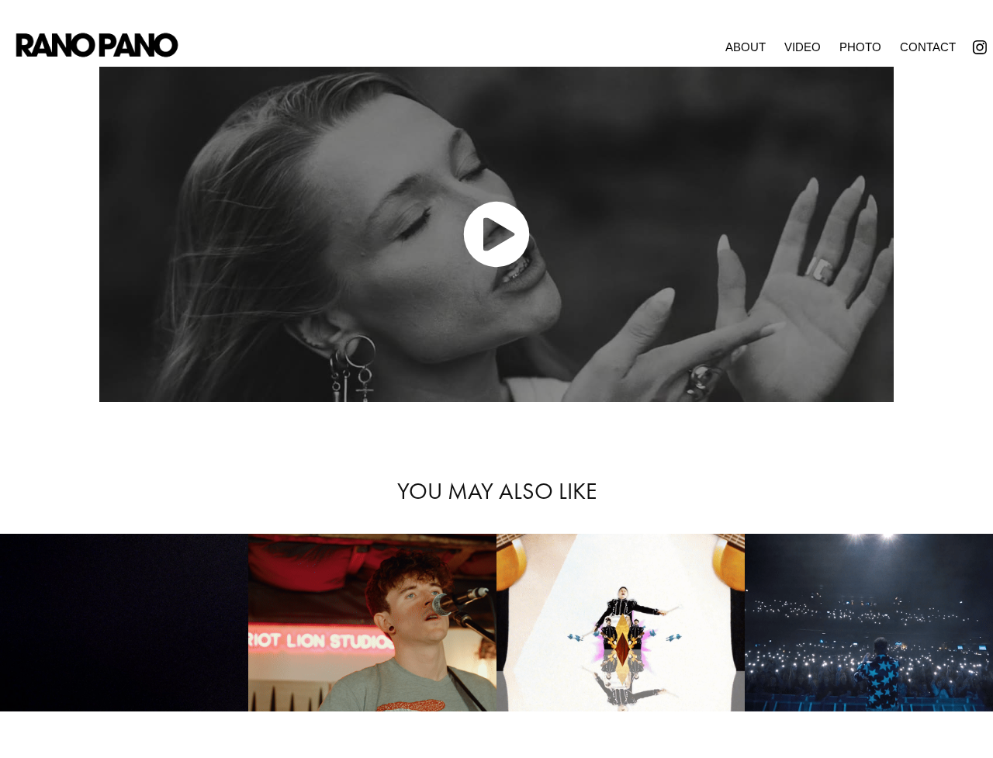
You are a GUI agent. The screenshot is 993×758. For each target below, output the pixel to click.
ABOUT (745, 47)
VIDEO (802, 47)
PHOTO (860, 47)
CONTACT (928, 47)
